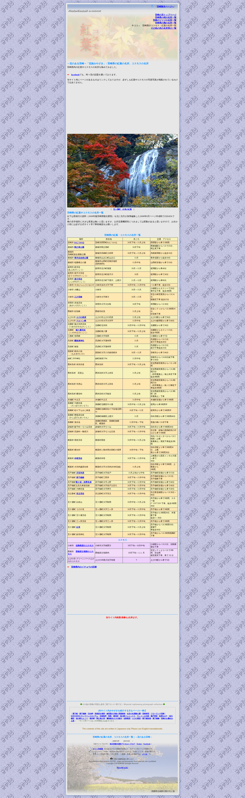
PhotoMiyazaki (122, 768)
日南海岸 (103, 716)
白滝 (78, 527)
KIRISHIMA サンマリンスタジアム (84, 716)
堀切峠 (115, 716)
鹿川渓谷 (78, 279)
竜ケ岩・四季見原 (84, 482)
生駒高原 (127, 718)
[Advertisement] (122, 111)
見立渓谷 (80, 494)
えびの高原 (81, 317)
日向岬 (90, 714)
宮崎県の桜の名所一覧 (165, 17)
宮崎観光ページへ (165, 6)
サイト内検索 (98, 749)
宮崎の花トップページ (165, 15)
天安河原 (80, 473)
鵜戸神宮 (154, 716)
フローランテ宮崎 (157, 714)
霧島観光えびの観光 (114, 718)
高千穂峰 (156, 718)
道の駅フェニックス (127, 716)
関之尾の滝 (100, 718)
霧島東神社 (79, 341)
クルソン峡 (81, 321)
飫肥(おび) (163, 716)
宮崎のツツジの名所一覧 (164, 20)
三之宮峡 (78, 297)
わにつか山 (79, 242)
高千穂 (75, 714)
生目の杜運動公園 (134, 714)
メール (144, 754)
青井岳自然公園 (81, 258)
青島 (110, 716)
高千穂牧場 (146, 718)
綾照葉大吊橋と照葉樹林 (116, 714)
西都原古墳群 (100, 714)
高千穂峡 (80, 477)
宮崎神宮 (145, 714)
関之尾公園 (79, 247)
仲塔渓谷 (78, 458)
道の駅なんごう (82, 718)
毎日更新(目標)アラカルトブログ (122, 744)
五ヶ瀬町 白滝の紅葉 (122, 209)
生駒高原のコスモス (85, 546)
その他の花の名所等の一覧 (163, 28)
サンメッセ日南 (143, 716)
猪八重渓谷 (81, 330)
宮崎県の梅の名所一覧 (165, 23)
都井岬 (92, 718)
